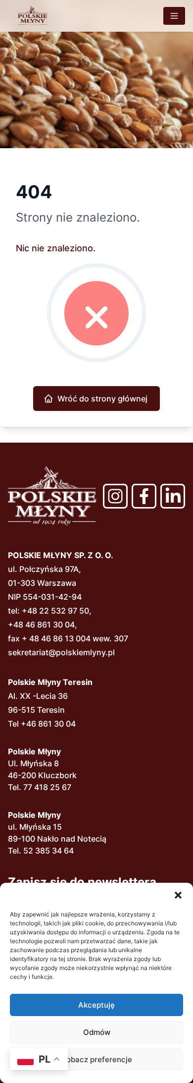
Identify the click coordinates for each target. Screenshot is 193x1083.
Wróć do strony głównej (102, 398)
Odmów (96, 1032)
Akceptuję (96, 1005)
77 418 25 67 (47, 787)
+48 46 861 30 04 (41, 624)
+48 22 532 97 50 (55, 611)
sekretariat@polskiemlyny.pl (61, 652)
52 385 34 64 (48, 850)
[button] (178, 895)
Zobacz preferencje (96, 1059)
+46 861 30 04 (48, 724)
